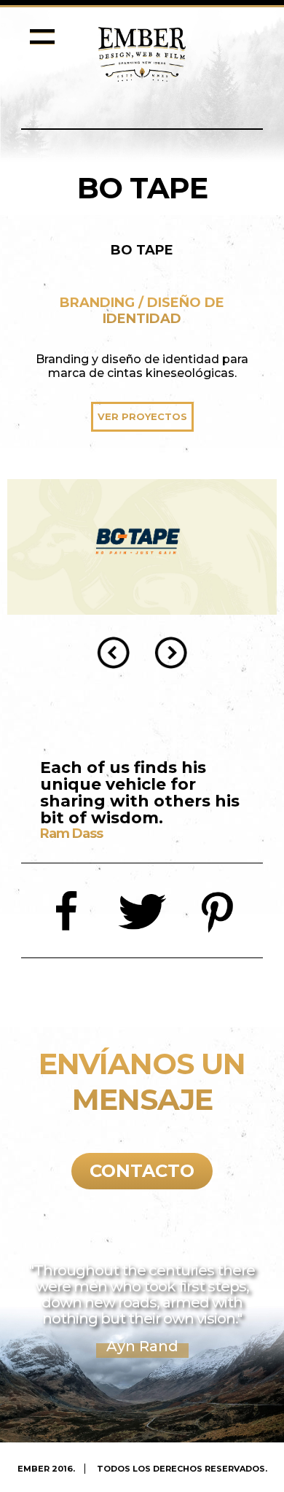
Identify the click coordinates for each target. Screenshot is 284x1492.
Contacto (142, 1170)
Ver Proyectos (142, 416)
